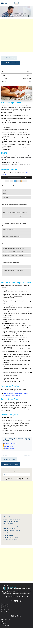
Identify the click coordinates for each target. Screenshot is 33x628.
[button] (4, 3)
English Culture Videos (10, 537)
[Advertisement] (16, 35)
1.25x (18, 181)
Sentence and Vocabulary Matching (12, 395)
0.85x (11, 181)
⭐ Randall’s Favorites (8, 448)
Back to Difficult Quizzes (11, 63)
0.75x (7, 181)
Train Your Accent (6, 619)
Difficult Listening (9, 528)
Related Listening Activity (10, 443)
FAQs (2, 608)
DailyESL (4, 621)
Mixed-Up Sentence (8, 393)
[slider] (29, 177)
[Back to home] (16, 3)
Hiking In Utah (5, 625)
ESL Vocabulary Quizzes (11, 539)
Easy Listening (8, 523)
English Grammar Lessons (11, 530)
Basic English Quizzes (10, 521)
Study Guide (7, 516)
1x (14, 181)
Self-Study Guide (8, 446)
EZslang (3, 623)
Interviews (6, 532)
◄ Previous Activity (6, 67)
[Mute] (25, 178)
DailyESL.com (20, 471)
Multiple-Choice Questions (20, 393)
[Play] (3, 178)
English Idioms (8, 535)
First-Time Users (6, 610)
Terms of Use (16, 593)
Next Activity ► (28, 67)
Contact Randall (6, 604)
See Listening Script (9, 58)
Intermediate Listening (10, 526)
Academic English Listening (12, 519)
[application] (16, 177)
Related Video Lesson (9, 445)
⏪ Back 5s (23, 181)
